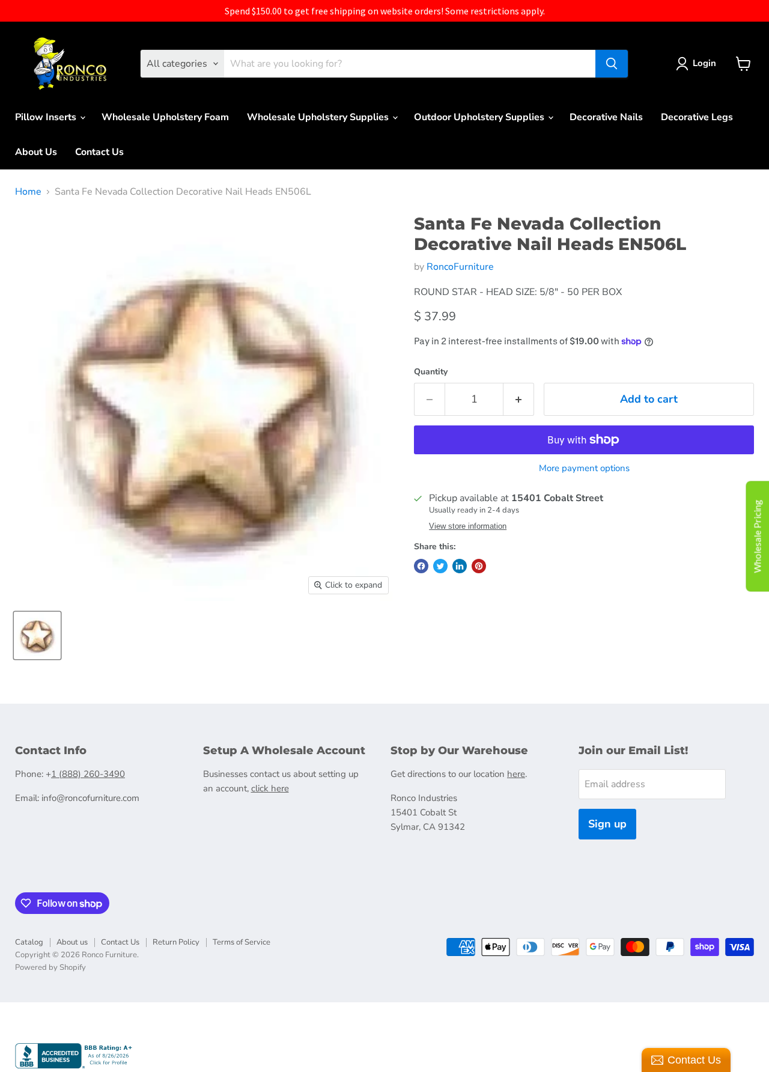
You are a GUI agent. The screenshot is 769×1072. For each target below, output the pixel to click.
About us (72, 942)
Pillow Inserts (47, 117)
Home (28, 191)
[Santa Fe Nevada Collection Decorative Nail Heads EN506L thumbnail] (37, 635)
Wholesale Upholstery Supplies (319, 117)
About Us (36, 152)
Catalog (29, 942)
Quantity (431, 372)
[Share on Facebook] (421, 566)
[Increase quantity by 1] (518, 399)
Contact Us (99, 152)
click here (270, 788)
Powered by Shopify (50, 967)
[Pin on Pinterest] (479, 566)
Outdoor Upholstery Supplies (480, 117)
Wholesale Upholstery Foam (165, 117)
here (516, 774)
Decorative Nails (606, 117)
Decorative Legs (697, 117)
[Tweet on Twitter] (440, 566)
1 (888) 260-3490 (88, 774)
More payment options (584, 468)
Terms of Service (241, 942)
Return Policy (176, 942)
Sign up (607, 824)
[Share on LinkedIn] (459, 566)
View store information (467, 526)
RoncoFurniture (460, 266)
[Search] (611, 64)
